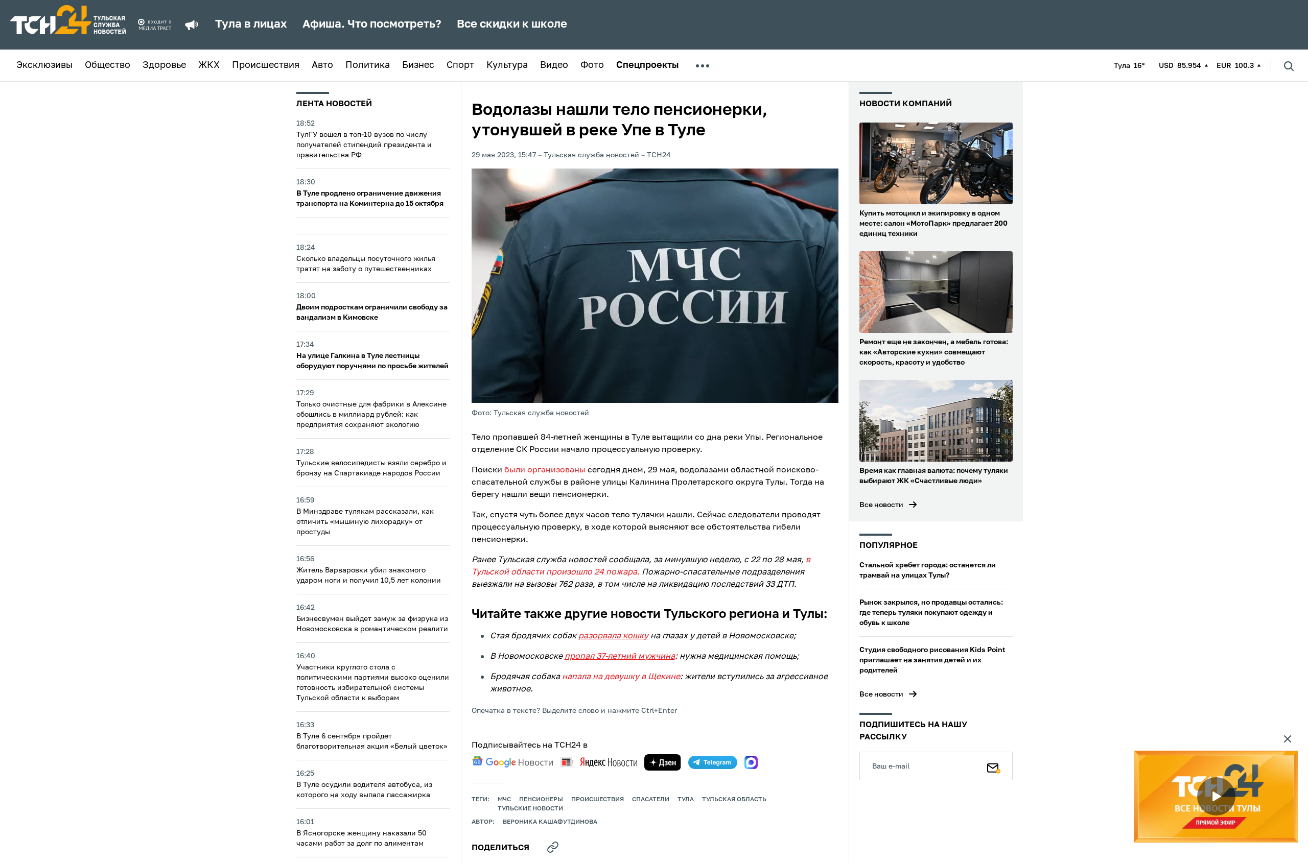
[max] (751, 762)
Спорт (460, 65)
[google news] (512, 762)
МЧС (504, 800)
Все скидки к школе (512, 24)
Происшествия (265, 65)
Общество (107, 65)
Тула (686, 800)
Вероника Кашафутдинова (550, 822)
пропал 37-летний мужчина (620, 657)
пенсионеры (541, 800)
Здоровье (164, 65)
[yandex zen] (662, 762)
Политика (367, 65)
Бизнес (418, 65)
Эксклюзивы (44, 65)
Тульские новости (530, 809)
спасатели (650, 800)
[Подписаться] (993, 766)
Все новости (881, 505)
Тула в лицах (251, 24)
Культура (507, 65)
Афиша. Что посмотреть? (371, 24)
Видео (554, 65)
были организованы (545, 470)
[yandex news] (598, 762)
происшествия (597, 800)
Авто (322, 65)
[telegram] (712, 762)
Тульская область (734, 800)
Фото (592, 65)
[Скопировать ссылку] (553, 847)
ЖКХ (209, 65)
